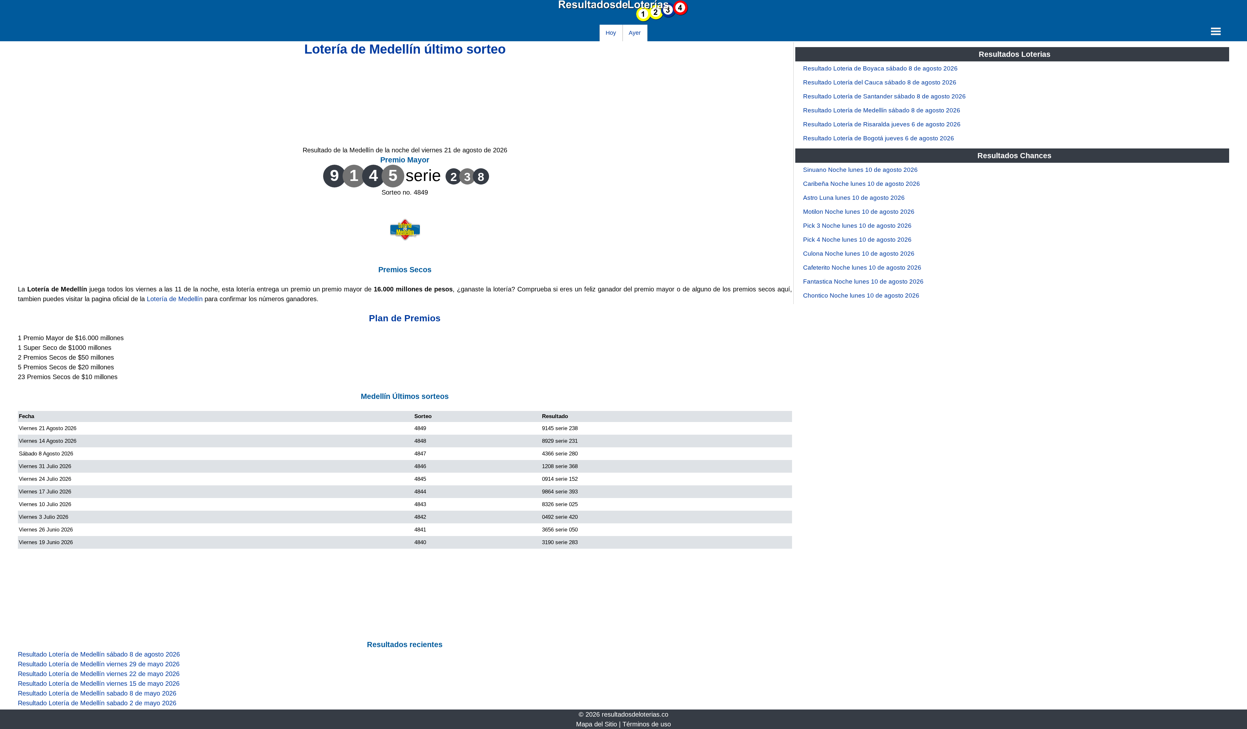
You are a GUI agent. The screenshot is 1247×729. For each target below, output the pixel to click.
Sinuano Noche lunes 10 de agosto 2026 (860, 169)
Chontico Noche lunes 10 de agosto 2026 (861, 295)
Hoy (611, 33)
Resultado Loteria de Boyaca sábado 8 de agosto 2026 (880, 68)
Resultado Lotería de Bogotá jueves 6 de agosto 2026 (878, 138)
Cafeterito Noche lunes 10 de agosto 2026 (862, 267)
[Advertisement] (405, 99)
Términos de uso (647, 724)
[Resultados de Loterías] (623, 19)
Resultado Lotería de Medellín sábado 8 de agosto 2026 (881, 110)
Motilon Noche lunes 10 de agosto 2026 (858, 211)
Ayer (635, 33)
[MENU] (1215, 31)
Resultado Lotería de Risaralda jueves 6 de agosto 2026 (882, 124)
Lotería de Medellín (175, 298)
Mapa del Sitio (596, 724)
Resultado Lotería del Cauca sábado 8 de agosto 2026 (879, 82)
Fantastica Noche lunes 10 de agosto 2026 (863, 281)
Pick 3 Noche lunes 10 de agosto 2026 (857, 225)
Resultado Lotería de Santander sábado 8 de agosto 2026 (884, 96)
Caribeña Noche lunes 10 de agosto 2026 (861, 183)
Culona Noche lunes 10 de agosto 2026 (858, 253)
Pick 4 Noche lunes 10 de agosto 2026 (857, 239)
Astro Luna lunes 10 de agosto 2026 (854, 197)
